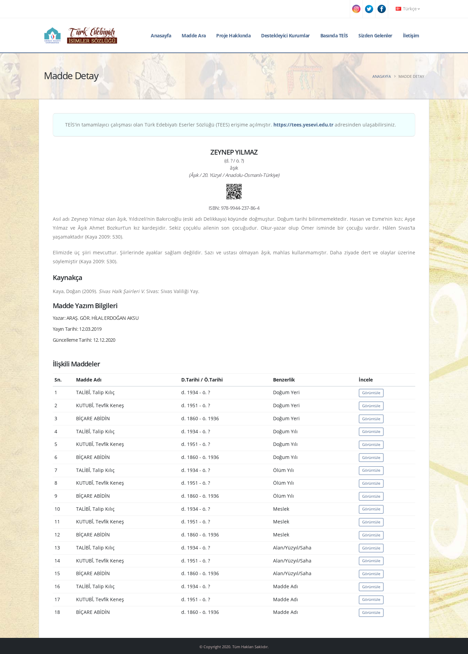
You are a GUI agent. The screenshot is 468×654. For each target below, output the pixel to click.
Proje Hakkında (233, 35)
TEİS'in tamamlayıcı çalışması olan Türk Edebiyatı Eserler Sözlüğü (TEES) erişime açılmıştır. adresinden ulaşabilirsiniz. (230, 124)
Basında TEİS (334, 35)
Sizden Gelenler (375, 35)
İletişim (411, 35)
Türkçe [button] (410, 9)
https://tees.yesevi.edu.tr (303, 124)
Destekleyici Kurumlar (285, 35)
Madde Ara (194, 35)
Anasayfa (161, 35)
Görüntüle (371, 392)
